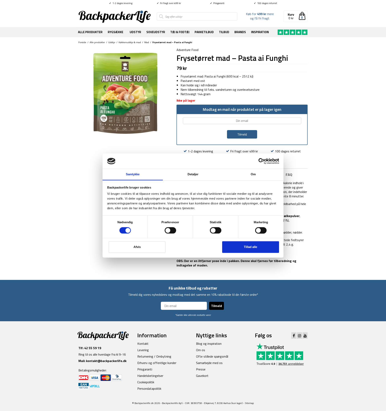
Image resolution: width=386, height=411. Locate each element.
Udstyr (135, 32)
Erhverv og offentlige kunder (156, 362)
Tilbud (224, 32)
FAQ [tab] (289, 174)
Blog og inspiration (209, 343)
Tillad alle (250, 247)
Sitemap (249, 403)
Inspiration (260, 32)
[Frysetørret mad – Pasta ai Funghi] (124, 93)
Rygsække (115, 32)
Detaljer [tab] (193, 174)
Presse (200, 369)
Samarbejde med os (209, 362)
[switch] (170, 230)
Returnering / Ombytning (154, 356)
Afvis (137, 247)
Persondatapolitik (149, 388)
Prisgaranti (217, 3)
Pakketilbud (204, 32)
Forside (82, 42)
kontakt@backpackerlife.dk (106, 360)
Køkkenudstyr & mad (130, 42)
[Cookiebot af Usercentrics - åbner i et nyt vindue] (261, 161)
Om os (200, 350)
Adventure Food (187, 50)
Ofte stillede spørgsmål (212, 356)
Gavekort (202, 375)
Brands (240, 32)
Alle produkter (90, 32)
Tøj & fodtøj (179, 32)
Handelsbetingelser (150, 375)
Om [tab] (253, 174)
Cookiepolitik (145, 382)
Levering (143, 350)
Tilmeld (216, 305)
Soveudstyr (155, 32)
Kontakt (143, 343)
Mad (146, 42)
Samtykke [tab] (133, 174)
